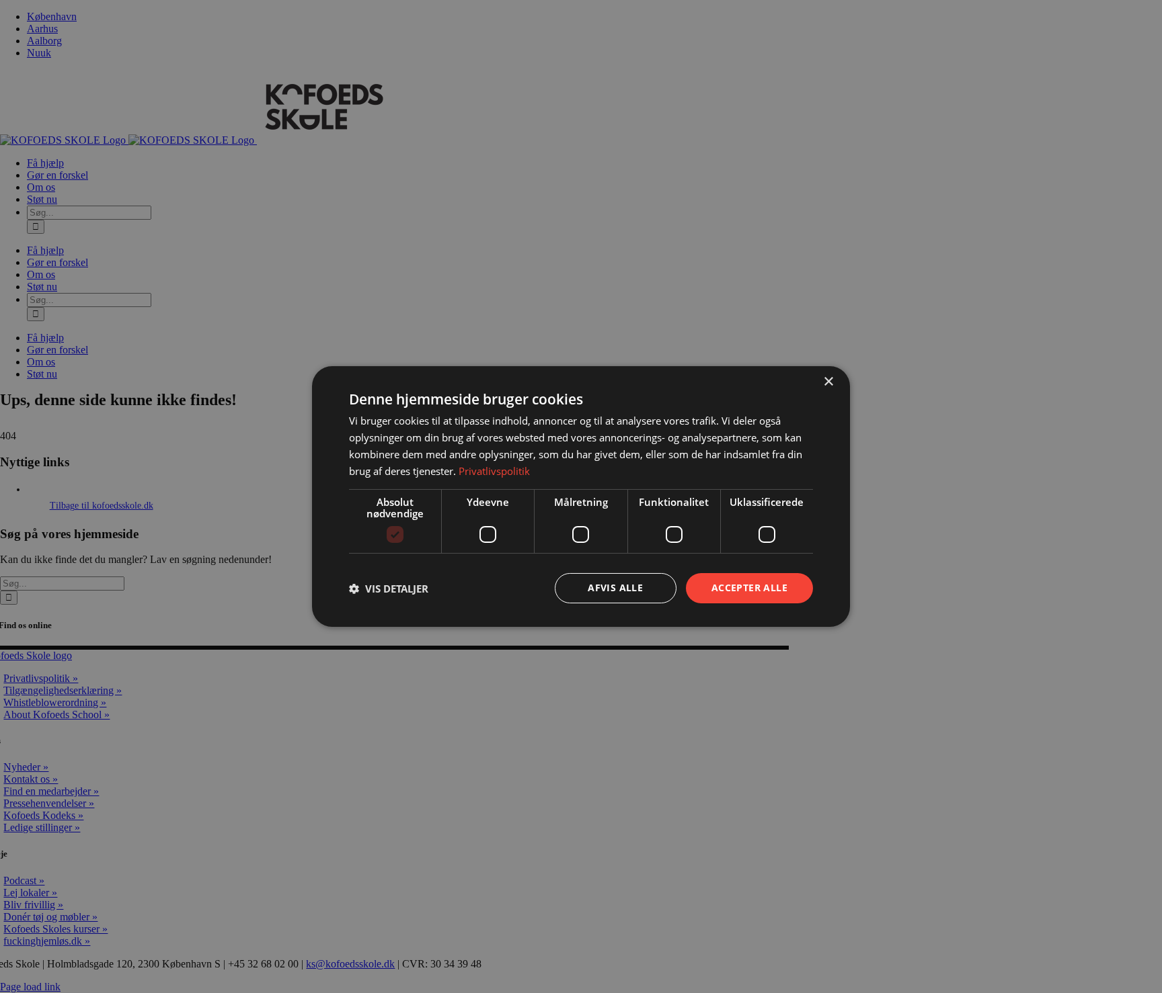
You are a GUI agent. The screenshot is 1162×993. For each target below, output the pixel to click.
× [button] (828, 382)
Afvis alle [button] (615, 587)
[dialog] (581, 496)
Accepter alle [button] (749, 587)
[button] (388, 588)
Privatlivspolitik (494, 471)
